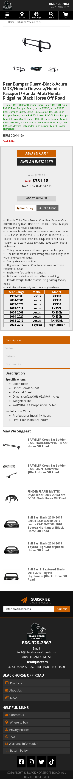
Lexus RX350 (34, 111)
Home (11, 21)
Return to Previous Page (29, 21)
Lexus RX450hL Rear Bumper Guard (40, 122)
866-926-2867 (36, 643)
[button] (51, 15)
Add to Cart (36, 153)
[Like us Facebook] (21, 761)
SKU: (6, 135)
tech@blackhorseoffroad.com (36, 652)
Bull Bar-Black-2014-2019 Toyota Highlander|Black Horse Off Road (46, 546)
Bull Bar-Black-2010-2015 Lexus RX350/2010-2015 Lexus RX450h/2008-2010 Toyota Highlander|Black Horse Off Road (46, 524)
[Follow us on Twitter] (41, 761)
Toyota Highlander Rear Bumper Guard (35, 125)
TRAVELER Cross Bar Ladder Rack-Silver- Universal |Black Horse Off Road (47, 469)
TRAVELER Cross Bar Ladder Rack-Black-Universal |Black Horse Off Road (48, 443)
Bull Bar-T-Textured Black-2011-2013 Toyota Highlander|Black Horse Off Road (47, 574)
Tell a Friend (49, 208)
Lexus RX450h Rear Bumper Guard (47, 119)
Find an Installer (36, 161)
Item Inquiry (26, 208)
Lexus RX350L (29, 115)
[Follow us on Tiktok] (51, 761)
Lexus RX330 (42, 108)
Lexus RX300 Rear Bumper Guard (25, 105)
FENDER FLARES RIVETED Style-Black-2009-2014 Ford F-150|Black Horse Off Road (47, 495)
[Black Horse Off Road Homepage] (18, 5)
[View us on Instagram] (31, 761)
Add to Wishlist (36, 198)
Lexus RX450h (11, 122)
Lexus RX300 (52, 105)
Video (9, 348)
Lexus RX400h (19, 119)
